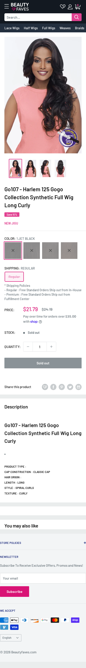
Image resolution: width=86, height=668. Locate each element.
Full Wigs (48, 28)
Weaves (65, 28)
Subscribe (14, 591)
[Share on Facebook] (53, 386)
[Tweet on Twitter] (70, 386)
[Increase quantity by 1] (51, 346)
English (6, 637)
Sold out (43, 363)
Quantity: (12, 347)
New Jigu (11, 223)
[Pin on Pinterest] (62, 386)
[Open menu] (8, 6)
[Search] (77, 17)
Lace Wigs (11, 28)
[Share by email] (78, 386)
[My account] (70, 6)
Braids (79, 28)
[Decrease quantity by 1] (28, 346)
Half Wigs (31, 28)
